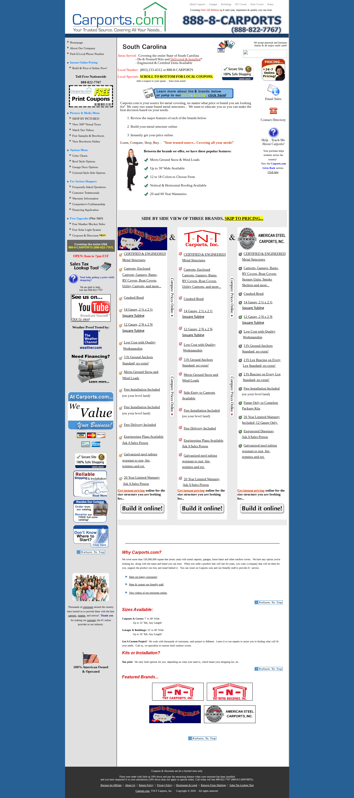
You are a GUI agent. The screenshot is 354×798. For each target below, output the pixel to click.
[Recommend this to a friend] (265, 56)
